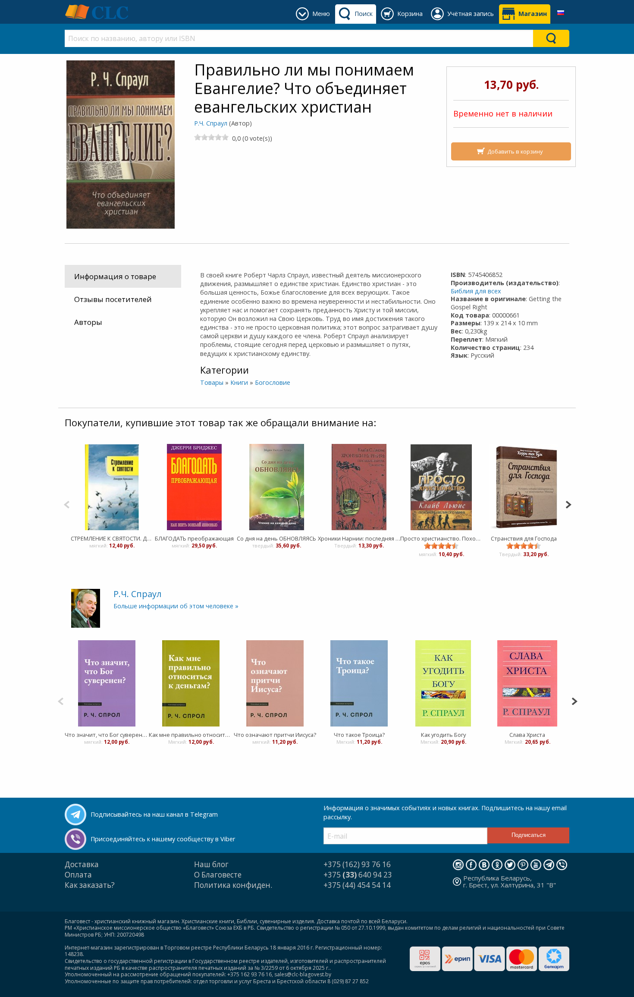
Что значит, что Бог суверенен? (107, 735)
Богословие (272, 382)
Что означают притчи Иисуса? (275, 735)
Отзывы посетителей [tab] (113, 299)
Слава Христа (527, 735)
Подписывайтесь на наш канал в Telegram (154, 814)
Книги (239, 382)
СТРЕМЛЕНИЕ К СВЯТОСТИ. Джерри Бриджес (112, 538)
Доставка (82, 864)
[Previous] (66, 503)
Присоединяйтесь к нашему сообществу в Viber (163, 839)
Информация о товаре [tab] (115, 276)
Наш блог (211, 864)
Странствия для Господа (524, 538)
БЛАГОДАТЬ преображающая (194, 538)
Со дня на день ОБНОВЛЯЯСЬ (276, 538)
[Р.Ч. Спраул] (85, 608)
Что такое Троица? (359, 735)
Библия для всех (476, 291)
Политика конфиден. (233, 885)
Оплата (78, 875)
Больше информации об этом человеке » (176, 606)
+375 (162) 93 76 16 (357, 864)
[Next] (568, 503)
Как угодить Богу (443, 735)
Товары (211, 382)
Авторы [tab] (88, 322)
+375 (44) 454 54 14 (357, 885)
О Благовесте (218, 875)
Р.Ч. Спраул (210, 123)
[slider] (211, 137)
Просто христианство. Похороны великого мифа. (441, 538)
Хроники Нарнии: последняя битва (359, 538)
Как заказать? (90, 885)
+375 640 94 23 (357, 875)
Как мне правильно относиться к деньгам (191, 735)
